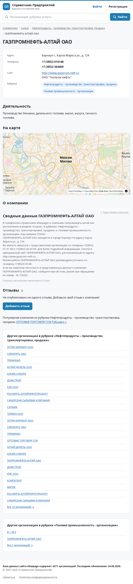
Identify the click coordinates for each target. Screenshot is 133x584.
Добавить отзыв (18, 306)
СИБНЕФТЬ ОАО (16, 353)
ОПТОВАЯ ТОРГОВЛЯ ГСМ (22, 440)
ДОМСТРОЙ (14, 380)
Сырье (25, 28)
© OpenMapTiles (90, 190)
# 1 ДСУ (11, 532)
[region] (66, 164)
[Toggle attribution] (126, 191)
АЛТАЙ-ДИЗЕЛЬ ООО (19, 367)
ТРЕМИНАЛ (13, 360)
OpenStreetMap (116, 190)
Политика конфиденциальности (38, 577)
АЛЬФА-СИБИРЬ (16, 373)
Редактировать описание (114, 212)
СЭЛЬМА (12, 407)
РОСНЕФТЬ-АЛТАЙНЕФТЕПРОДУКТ (27, 393)
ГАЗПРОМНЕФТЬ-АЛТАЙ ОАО (24, 460)
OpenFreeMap (75, 190)
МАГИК (11, 487)
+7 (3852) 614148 (53, 62)
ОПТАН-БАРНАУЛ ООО (20, 347)
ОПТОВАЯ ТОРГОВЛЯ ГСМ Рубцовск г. (41, 322)
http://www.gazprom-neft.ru (60, 73)
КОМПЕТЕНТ (14, 480)
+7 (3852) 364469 (53, 67)
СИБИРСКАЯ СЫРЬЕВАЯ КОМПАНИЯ (28, 400)
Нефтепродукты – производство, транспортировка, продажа (68, 28)
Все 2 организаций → (20, 545)
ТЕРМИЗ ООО (15, 413)
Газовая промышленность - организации (68, 91)
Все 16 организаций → (20, 506)
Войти (97, 6)
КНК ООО (12, 387)
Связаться (9, 577)
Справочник (10, 28)
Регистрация (118, 6)
